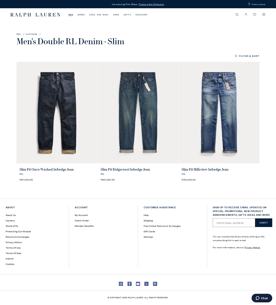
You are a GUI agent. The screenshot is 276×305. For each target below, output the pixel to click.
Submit (263, 222)
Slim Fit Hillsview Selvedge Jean (205, 169)
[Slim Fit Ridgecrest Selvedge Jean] (138, 112)
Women (81, 14)
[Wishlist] (254, 14)
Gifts (127, 14)
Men (71, 14)
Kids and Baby (99, 14)
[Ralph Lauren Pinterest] (155, 284)
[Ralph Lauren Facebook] (129, 284)
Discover (141, 14)
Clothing (31, 34)
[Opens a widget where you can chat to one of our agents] (261, 298)
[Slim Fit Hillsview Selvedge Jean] (219, 112)
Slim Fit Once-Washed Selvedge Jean (47, 169)
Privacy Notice (252, 247)
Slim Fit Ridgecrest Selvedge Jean (125, 169)
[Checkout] (263, 14)
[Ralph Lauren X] (146, 284)
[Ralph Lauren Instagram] (121, 284)
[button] (237, 14)
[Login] (246, 14)
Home (116, 14)
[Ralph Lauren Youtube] (138, 284)
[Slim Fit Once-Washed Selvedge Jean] (57, 112)
